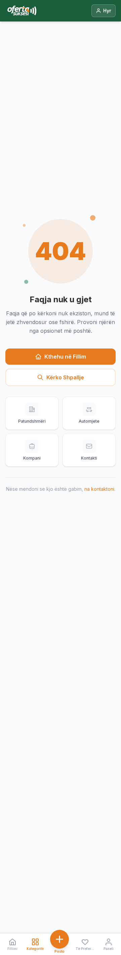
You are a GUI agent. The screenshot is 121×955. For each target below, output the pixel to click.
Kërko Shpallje (65, 377)
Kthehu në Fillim (65, 356)
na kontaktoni (99, 489)
